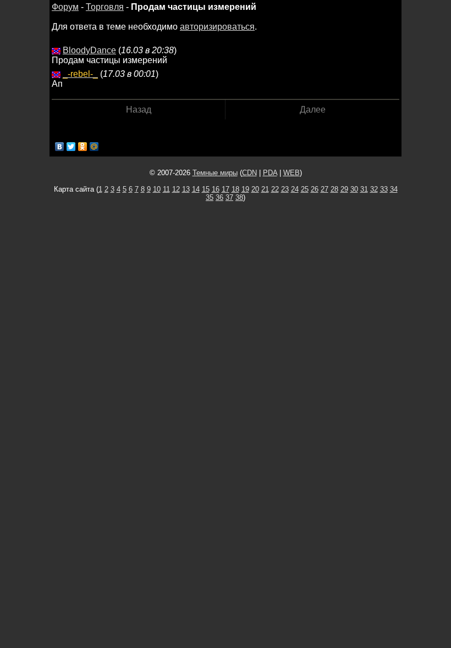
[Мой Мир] (94, 146)
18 (235, 189)
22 (275, 189)
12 (176, 189)
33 (384, 189)
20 (255, 189)
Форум (65, 7)
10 (157, 189)
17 (225, 189)
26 (314, 189)
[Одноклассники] (83, 146)
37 (229, 197)
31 (364, 189)
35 (209, 197)
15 (206, 189)
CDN (249, 173)
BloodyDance (89, 50)
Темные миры (215, 173)
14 (196, 189)
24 (295, 189)
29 (344, 189)
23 (285, 189)
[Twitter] (71, 146)
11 (166, 189)
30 (354, 189)
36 (219, 197)
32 (374, 189)
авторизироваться (217, 26)
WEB (291, 173)
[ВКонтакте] (59, 146)
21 (265, 189)
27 (324, 189)
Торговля (105, 7)
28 (334, 189)
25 (305, 189)
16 (215, 189)
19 (245, 189)
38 (239, 197)
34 (394, 189)
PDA (270, 173)
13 (186, 189)
